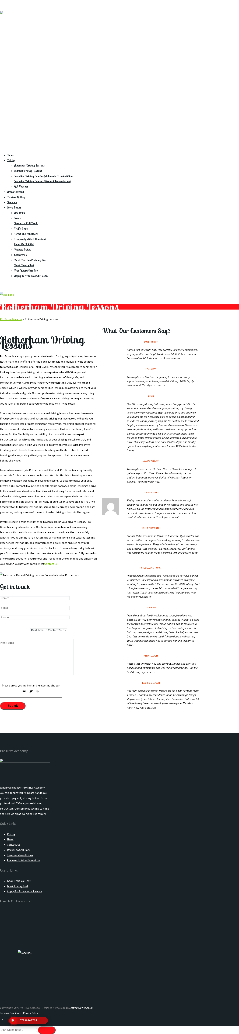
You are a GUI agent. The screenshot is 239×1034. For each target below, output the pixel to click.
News (17, 218)
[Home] (7, 294)
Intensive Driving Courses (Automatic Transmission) (43, 176)
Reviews (12, 202)
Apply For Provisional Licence (31, 275)
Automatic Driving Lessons (29, 165)
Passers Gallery (16, 197)
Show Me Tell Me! (24, 244)
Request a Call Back (26, 223)
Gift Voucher (21, 186)
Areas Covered (15, 191)
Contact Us (20, 254)
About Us (19, 212)
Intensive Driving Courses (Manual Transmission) (42, 181)
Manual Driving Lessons (28, 170)
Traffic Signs (21, 228)
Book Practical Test (19, 881)
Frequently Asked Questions (30, 239)
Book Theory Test (24, 265)
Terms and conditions (26, 233)
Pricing (11, 160)
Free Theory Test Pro (26, 270)
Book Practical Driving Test (30, 260)
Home (10, 155)
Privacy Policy (22, 249)
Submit (13, 705)
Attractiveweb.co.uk (82, 1007)
